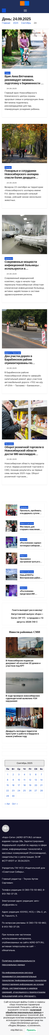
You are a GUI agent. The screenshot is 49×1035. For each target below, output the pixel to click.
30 (13, 796)
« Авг (7, 803)
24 (19, 790)
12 (30, 780)
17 (19, 785)
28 (41, 790)
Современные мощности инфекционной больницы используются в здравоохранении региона (22, 267)
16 (13, 785)
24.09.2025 (12, 88)
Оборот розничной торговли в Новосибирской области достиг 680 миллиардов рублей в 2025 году (24, 452)
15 (8, 785)
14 (41, 780)
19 (30, 785)
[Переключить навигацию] (25, 10)
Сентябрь (26, 23)
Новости (23, 540)
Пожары (8, 167)
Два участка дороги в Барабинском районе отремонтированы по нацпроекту (18, 361)
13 (36, 780)
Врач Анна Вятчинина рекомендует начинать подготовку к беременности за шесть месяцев (24, 81)
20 (35, 785)
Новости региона (26, 523)
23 (13, 790)
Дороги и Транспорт (13, 353)
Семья (7, 73)
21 (41, 785)
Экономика (9, 444)
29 (7, 796)
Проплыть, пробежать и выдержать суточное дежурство (31, 513)
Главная (6, 23)
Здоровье (9, 259)
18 (24, 785)
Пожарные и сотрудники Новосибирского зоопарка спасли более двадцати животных (21, 176)
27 (35, 790)
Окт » (15, 803)
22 (7, 790)
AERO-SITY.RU (36, 942)
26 (30, 790)
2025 (15, 23)
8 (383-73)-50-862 (32, 890)
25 (24, 790)
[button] (45, 10)
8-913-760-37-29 (10, 926)
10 (19, 780)
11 (24, 780)
